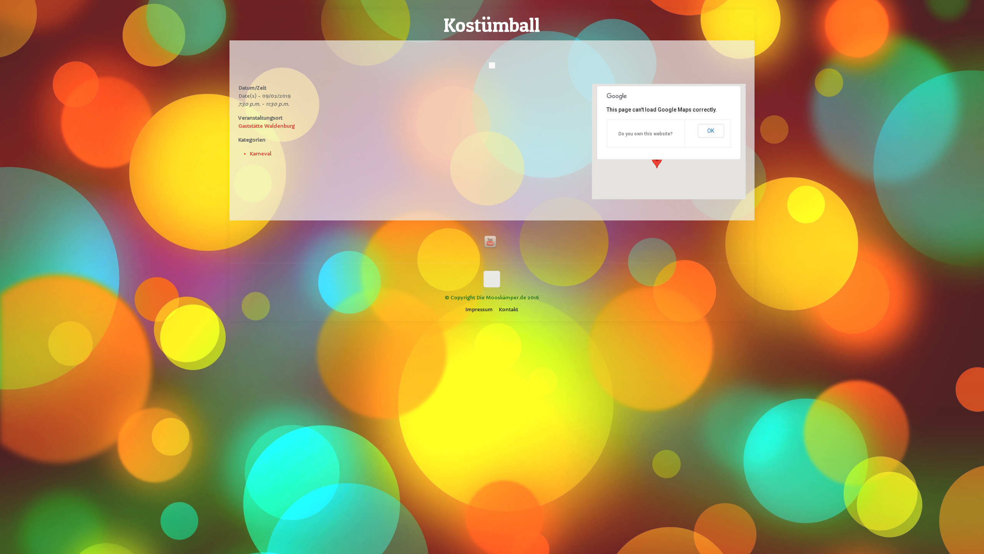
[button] (657, 161)
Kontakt (508, 309)
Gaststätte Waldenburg (266, 126)
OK (710, 131)
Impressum (479, 309)
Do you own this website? (645, 134)
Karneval (260, 153)
